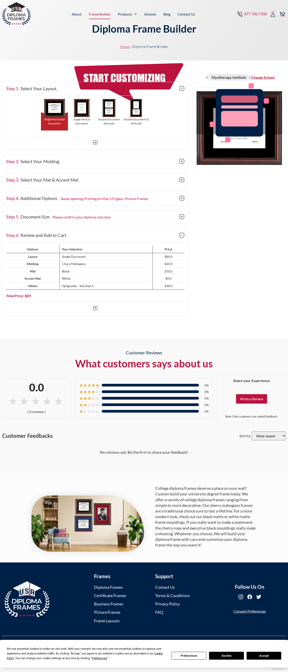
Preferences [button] (99, 658)
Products (125, 14)
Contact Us (186, 14)
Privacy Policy (167, 603)
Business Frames (108, 603)
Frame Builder (100, 14)
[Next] (95, 143)
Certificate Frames (110, 595)
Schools (150, 14)
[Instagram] (240, 597)
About (77, 14)
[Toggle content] (181, 89)
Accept (264, 655)
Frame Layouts (107, 620)
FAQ (159, 612)
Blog (166, 14)
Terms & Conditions (172, 595)
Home (124, 46)
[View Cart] (282, 14)
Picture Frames (107, 612)
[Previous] (95, 309)
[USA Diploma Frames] (27, 599)
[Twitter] (258, 597)
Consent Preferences (250, 611)
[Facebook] (249, 597)
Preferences (189, 655)
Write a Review (251, 399)
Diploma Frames (108, 587)
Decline (227, 655)
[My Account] (273, 14)
